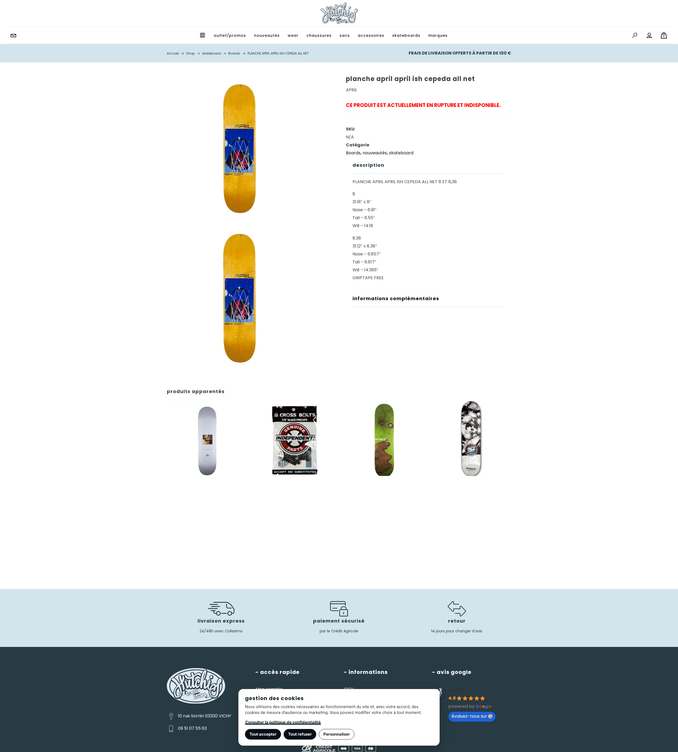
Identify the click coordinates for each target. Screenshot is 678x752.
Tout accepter (262, 734)
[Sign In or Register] (649, 35)
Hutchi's (458, 690)
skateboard (401, 153)
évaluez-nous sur (469, 716)
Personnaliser (336, 734)
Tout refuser (300, 734)
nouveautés (375, 153)
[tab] (429, 165)
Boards (353, 153)
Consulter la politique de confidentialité (283, 722)
